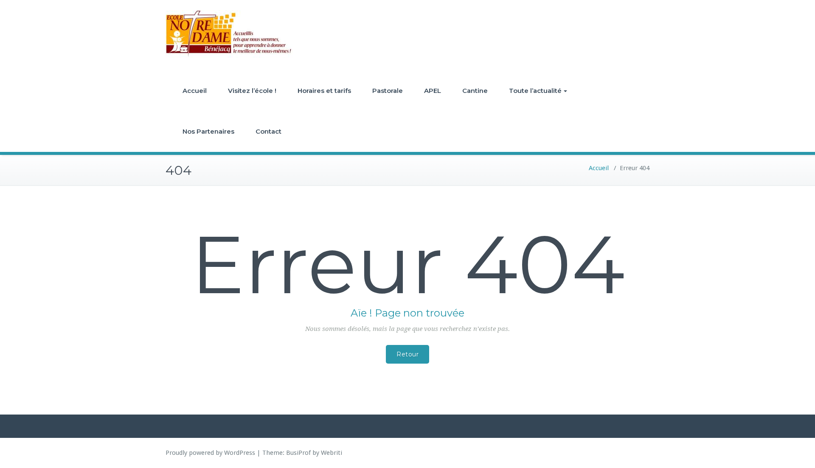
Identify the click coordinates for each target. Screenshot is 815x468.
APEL (432, 91)
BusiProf (298, 453)
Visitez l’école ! (252, 91)
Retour (407, 354)
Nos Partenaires (208, 131)
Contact (268, 131)
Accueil (195, 91)
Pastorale (387, 91)
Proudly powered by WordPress (210, 453)
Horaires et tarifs (324, 91)
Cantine (475, 91)
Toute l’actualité (535, 91)
